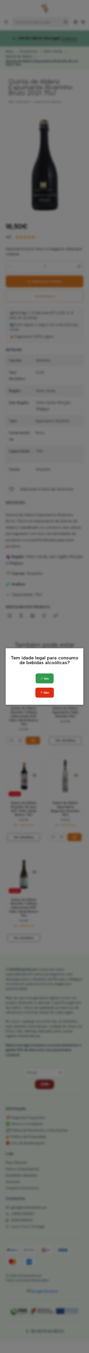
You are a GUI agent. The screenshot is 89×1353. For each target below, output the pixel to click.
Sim (46, 678)
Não (46, 692)
